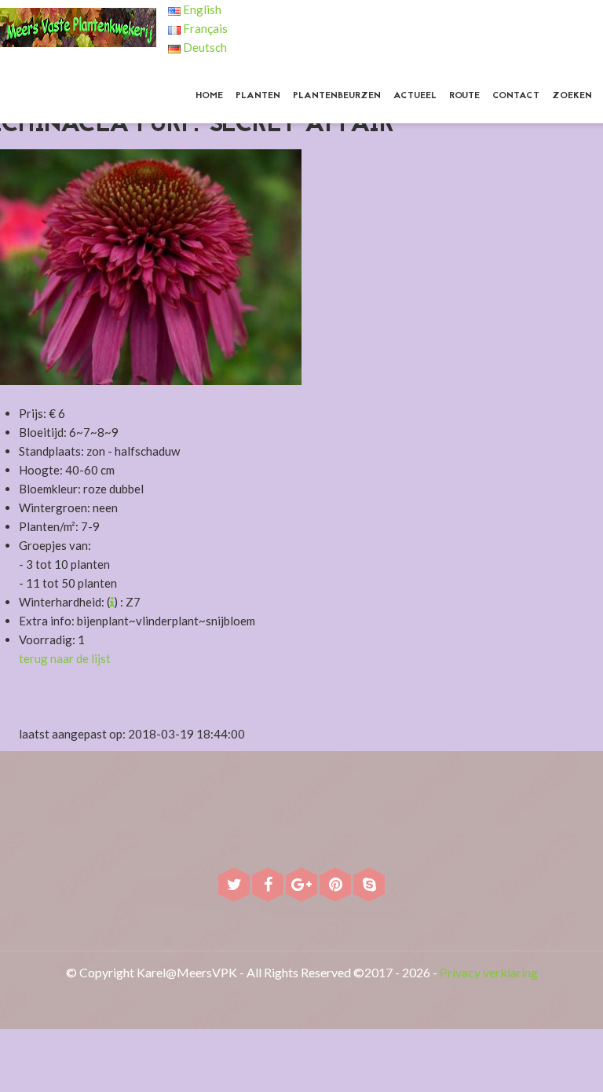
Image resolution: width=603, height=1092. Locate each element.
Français (204, 28)
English (201, 9)
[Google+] (303, 885)
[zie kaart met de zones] (112, 602)
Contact (515, 96)
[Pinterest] (336, 885)
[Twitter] (235, 885)
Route (464, 96)
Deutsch (204, 47)
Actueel (415, 96)
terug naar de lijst (65, 658)
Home (209, 96)
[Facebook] (269, 885)
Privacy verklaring (489, 972)
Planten (258, 96)
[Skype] (369, 885)
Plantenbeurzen (337, 96)
